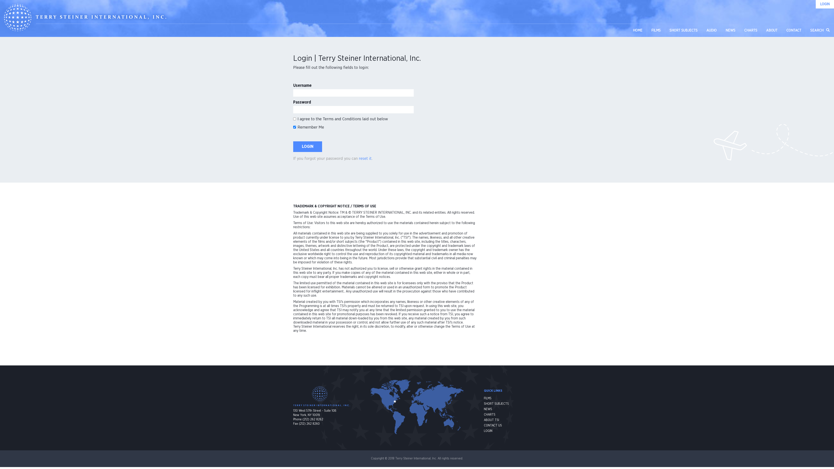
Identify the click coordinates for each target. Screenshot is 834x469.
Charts (750, 30)
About (772, 30)
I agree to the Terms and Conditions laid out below (343, 119)
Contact (793, 30)
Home (637, 30)
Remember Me (311, 127)
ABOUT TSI (491, 420)
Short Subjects (684, 30)
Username (302, 86)
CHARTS (489, 414)
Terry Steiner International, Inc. (85, 17)
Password (302, 102)
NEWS (488, 409)
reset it (365, 159)
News (730, 30)
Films (656, 30)
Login (307, 147)
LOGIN (488, 431)
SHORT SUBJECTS (496, 403)
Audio (712, 30)
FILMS (487, 398)
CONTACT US (493, 425)
